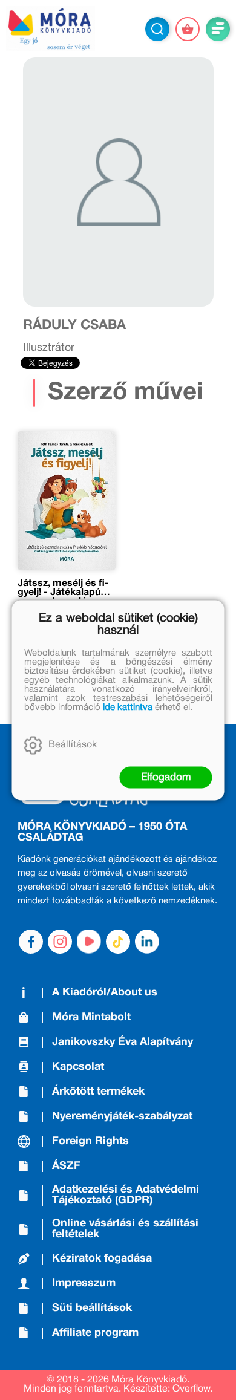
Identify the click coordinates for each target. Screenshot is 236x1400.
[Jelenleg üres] (187, 29)
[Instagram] (60, 942)
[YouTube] (89, 942)
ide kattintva (127, 707)
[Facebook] (31, 942)
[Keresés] (157, 29)
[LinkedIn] (147, 942)
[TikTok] (118, 942)
